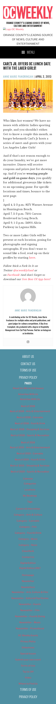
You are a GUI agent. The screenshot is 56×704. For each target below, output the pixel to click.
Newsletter (28, 581)
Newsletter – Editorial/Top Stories (30, 598)
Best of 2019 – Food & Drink (30, 459)
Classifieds (28, 551)
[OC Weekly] (13, 29)
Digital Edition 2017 (30, 568)
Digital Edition (28, 563)
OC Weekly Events (28, 635)
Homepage (28, 575)
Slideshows (28, 647)
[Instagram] (28, 342)
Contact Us (28, 363)
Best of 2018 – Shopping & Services (29, 429)
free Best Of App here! (36, 279)
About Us (28, 356)
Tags (30, 501)
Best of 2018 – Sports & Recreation (30, 435)
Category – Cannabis (28, 520)
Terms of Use (28, 370)
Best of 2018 (28, 406)
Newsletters (28, 587)
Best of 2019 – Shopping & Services (29, 465)
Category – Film (28, 526)
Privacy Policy (28, 377)
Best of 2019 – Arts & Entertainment (30, 447)
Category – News (28, 545)
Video (28, 677)
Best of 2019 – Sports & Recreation (30, 471)
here (32, 257)
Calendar (28, 478)
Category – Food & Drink (28, 533)
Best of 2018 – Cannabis (30, 417)
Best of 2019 (28, 442)
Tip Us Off (28, 671)
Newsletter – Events (30, 604)
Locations (29, 489)
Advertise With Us (28, 394)
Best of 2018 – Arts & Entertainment (30, 411)
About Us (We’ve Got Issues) (28, 388)
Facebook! (13, 274)
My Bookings (30, 495)
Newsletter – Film (30, 610)
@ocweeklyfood (23, 270)
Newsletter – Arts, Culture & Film (30, 592)
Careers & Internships (28, 508)
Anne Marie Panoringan (18, 76)
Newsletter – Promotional (30, 628)
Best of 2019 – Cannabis (30, 453)
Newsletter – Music (30, 622)
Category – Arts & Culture (28, 514)
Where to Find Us (28, 683)
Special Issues (28, 653)
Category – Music (28, 539)
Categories (30, 483)
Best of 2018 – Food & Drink (30, 423)
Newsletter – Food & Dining (30, 616)
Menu (31, 52)
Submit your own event (28, 659)
